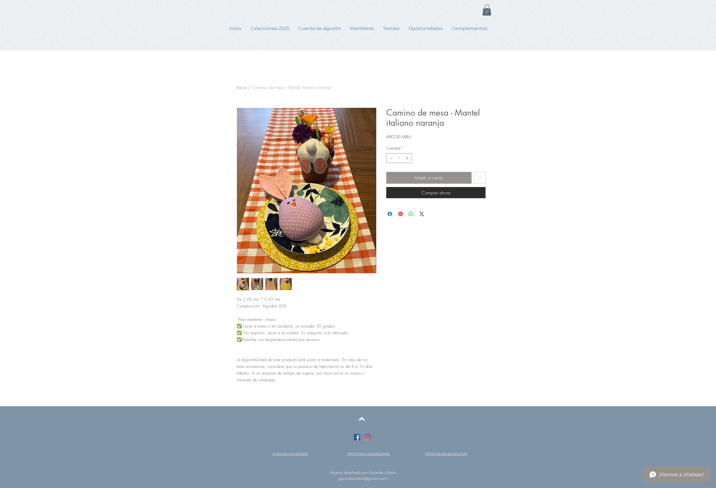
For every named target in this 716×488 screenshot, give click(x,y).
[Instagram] (367, 437)
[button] (486, 9)
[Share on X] (421, 214)
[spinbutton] (399, 158)
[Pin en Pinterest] (400, 214)
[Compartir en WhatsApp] (411, 214)
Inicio (242, 87)
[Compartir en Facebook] (390, 214)
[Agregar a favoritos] (480, 178)
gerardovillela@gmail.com (362, 478)
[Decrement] (390, 158)
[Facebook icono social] (357, 437)
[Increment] (407, 158)
